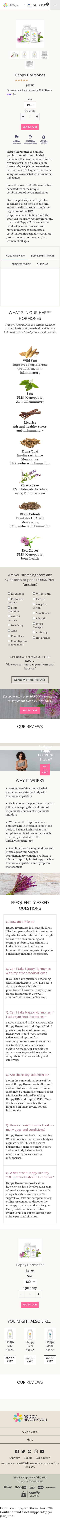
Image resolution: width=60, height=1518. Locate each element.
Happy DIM (10, 1479)
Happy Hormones (30, 74)
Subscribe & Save (22, 121)
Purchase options (19, 98)
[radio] (10, 106)
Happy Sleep (50, 1479)
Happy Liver (30, 1479)
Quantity (30, 158)
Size (30, 146)
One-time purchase (28, 105)
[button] (22, 80)
